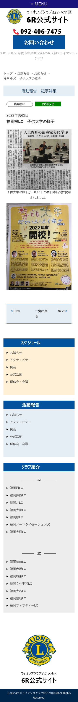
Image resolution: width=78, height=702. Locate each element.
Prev (15, 311)
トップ (8, 73)
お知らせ (40, 73)
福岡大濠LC (18, 510)
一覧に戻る (41, 313)
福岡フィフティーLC (24, 605)
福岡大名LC (18, 591)
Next (62, 311)
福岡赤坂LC (18, 569)
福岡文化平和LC (21, 583)
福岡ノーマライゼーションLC (30, 524)
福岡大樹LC (18, 532)
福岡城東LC (18, 576)
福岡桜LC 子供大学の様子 (30, 121)
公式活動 (16, 374)
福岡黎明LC (18, 598)
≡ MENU (39, 4)
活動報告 (23, 73)
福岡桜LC (16, 517)
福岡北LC (16, 502)
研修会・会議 (19, 381)
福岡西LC (16, 488)
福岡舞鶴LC (18, 495)
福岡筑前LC (18, 561)
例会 (13, 367)
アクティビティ (20, 359)
